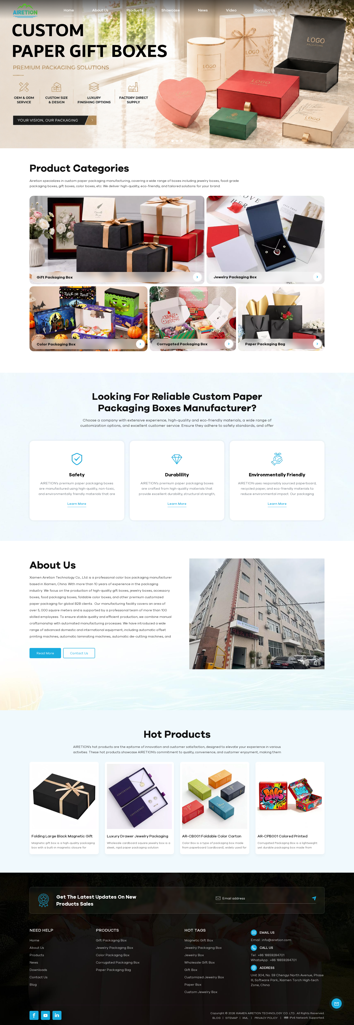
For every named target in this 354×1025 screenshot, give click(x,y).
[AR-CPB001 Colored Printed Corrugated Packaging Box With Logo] (290, 796)
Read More (45, 653)
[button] (172, 141)
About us (37, 947)
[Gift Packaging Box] (117, 240)
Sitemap (231, 1017)
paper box (192, 984)
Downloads (38, 970)
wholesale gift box (199, 962)
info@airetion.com (276, 940)
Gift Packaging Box (111, 940)
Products (37, 955)
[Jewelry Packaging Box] (265, 240)
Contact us (79, 653)
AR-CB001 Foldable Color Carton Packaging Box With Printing (211, 836)
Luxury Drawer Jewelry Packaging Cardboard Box (137, 836)
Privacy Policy (266, 1017)
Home (69, 10)
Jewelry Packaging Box (114, 947)
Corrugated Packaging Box (118, 962)
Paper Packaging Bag (113, 970)
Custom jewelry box (200, 992)
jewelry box (194, 955)
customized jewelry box (204, 977)
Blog (33, 984)
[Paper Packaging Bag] (281, 318)
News (203, 10)
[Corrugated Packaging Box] (193, 318)
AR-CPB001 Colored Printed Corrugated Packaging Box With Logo (287, 836)
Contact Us (265, 10)
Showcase (170, 10)
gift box (190, 970)
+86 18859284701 (271, 955)
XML (245, 1017)
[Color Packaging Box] (89, 318)
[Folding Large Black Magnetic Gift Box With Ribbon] (64, 796)
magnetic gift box (198, 940)
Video (231, 10)
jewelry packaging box (203, 947)
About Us (100, 10)
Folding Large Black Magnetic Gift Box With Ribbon (62, 836)
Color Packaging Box (112, 955)
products (135, 10)
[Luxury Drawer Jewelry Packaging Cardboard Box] (139, 796)
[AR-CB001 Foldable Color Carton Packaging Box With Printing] (214, 796)
